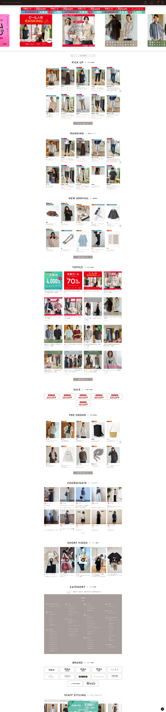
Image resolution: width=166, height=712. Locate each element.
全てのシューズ (112, 612)
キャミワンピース (53, 644)
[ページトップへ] (162, 709)
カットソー (70, 619)
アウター (51, 612)
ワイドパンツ (90, 619)
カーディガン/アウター (74, 612)
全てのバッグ (112, 606)
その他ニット (72, 614)
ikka (82, 6)
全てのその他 (112, 646)
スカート (89, 637)
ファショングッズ (112, 617)
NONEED (96, 6)
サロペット (51, 640)
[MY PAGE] (145, 2)
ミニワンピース (52, 633)
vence (91, 6)
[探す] (162, 2)
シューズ (110, 610)
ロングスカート (90, 644)
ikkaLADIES (70, 6)
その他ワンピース (53, 650)
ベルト (110, 631)
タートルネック (72, 633)
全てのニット (72, 606)
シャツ (88, 604)
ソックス (111, 629)
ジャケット (51, 618)
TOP (57, 6)
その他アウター (52, 624)
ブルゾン (51, 620)
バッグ (109, 604)
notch (86, 6)
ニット (69, 604)
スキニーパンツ (90, 621)
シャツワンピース (53, 646)
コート (50, 616)
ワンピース (51, 629)
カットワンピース (53, 642)
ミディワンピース (53, 635)
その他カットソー (73, 635)
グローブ (111, 625)
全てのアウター (52, 614)
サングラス (111, 627)
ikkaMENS (62, 6)
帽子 (110, 638)
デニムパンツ (90, 625)
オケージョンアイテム (54, 604)
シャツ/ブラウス (91, 608)
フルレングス (90, 631)
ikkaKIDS (77, 6)
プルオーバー (72, 610)
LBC (54, 6)
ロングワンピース (53, 638)
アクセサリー (112, 623)
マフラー (111, 633)
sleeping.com (109, 6)
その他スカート (90, 648)
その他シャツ (90, 610)
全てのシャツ (90, 606)
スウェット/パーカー (73, 631)
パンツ (88, 614)
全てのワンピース (53, 631)
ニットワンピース (53, 648)
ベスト (50, 622)
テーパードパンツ (91, 623)
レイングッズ (112, 635)
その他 (109, 644)
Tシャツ (70, 623)
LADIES (83, 598)
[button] (2, 30)
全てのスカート (90, 640)
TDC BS (102, 6)
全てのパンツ (90, 617)
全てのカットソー (73, 621)
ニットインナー (72, 608)
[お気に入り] (152, 2)
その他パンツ (90, 633)
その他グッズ (112, 640)
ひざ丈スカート (90, 646)
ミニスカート (90, 642)
